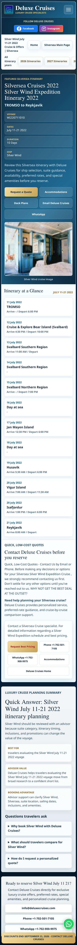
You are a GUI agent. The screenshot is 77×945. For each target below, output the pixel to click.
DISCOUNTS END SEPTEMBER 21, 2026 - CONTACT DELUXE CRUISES (38, 938)
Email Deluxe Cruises (56, 203)
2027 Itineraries (57, 61)
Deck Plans (21, 203)
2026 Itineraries (31, 61)
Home (34, 45)
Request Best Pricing (22, 646)
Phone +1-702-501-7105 (54, 646)
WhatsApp (38, 214)
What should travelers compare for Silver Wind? (35, 844)
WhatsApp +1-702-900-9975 (22, 659)
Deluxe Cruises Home (38, 671)
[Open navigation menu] (68, 9)
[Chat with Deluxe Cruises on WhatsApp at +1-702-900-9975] (68, 923)
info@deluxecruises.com (38, 908)
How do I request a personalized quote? (33, 861)
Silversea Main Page (57, 45)
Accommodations (56, 192)
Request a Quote (21, 192)
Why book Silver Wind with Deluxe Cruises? (34, 828)
